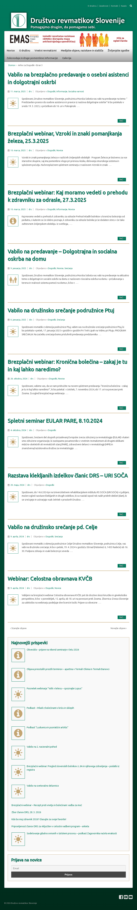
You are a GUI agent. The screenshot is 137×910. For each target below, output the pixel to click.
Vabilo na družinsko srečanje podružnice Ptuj (61, 310)
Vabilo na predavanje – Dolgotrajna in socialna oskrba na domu (62, 255)
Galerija (66, 58)
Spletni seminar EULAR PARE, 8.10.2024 (55, 421)
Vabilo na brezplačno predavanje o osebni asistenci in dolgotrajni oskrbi (68, 78)
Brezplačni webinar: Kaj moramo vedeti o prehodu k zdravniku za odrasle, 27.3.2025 (68, 196)
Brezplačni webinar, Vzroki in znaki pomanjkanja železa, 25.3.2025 (65, 137)
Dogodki (51, 91)
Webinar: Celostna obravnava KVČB (50, 578)
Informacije (61, 91)
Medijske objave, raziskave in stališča (82, 50)
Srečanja (68, 268)
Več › (121, 120)
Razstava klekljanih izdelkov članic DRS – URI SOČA (68, 475)
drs (30, 91)
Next (128, 37)
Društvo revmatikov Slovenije (23, 903)
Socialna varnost (76, 91)
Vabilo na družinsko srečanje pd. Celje (52, 527)
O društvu (92, 6)
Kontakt (114, 6)
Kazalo (124, 6)
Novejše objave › (119, 628)
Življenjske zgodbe (118, 50)
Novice (11, 50)
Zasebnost (103, 6)
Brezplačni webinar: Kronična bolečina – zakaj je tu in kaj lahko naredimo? (67, 365)
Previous (8, 37)
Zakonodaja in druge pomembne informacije (32, 58)
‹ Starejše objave (18, 628)
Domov (11, 65)
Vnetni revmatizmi (45, 50)
